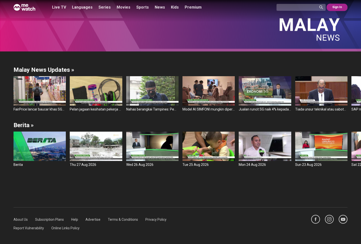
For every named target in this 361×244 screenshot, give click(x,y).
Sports (142, 7)
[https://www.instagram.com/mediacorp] (329, 219)
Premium (193, 7)
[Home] (24, 7)
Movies (123, 7)
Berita (24, 125)
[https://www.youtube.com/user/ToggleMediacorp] (343, 219)
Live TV (59, 7)
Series (104, 7)
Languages (82, 7)
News (160, 7)
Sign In (337, 7)
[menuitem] (21, 219)
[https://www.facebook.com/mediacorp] (315, 219)
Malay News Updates (44, 69)
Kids (175, 7)
